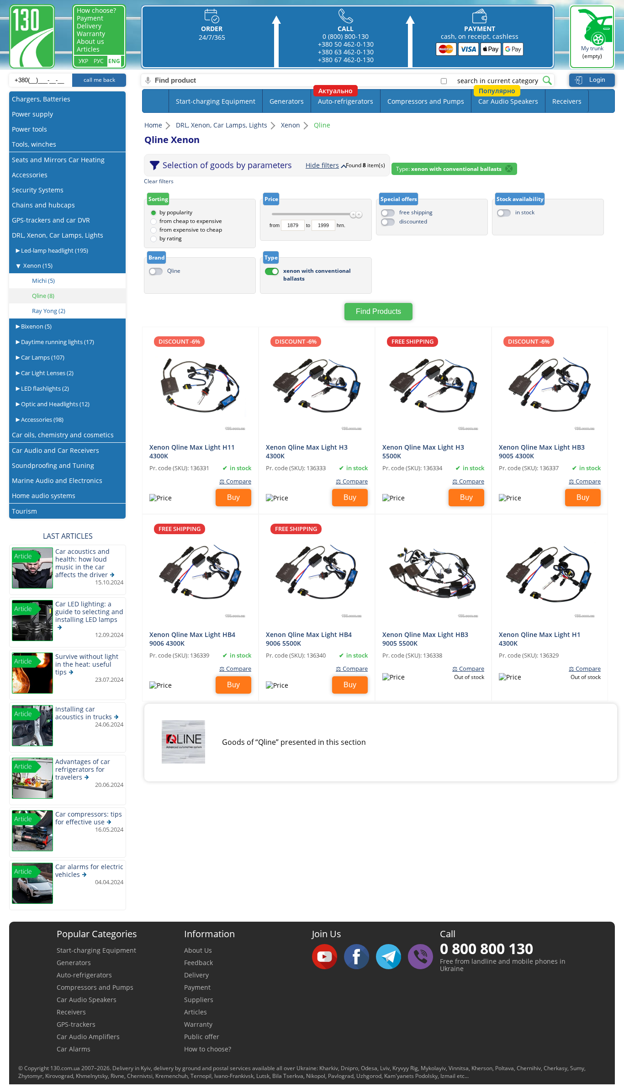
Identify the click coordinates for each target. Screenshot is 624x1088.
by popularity (175, 212)
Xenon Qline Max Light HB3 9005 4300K (542, 451)
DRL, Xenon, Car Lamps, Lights (57, 235)
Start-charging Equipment (215, 101)
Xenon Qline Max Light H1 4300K (540, 638)
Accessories (30, 174)
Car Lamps (42, 357)
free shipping (416, 212)
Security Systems (37, 190)
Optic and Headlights (55, 404)
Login (597, 79)
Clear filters (159, 181)
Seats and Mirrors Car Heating (58, 159)
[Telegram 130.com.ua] (392, 957)
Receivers (567, 101)
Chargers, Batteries (41, 99)
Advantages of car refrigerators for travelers (82, 769)
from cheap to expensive (190, 221)
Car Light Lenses (47, 373)
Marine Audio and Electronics (57, 480)
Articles (88, 49)
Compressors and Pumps (425, 101)
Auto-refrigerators (345, 101)
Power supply (32, 114)
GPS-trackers (76, 1024)
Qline (173, 271)
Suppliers (198, 999)
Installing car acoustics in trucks (83, 713)
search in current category (497, 81)
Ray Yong (48, 311)
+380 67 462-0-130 (346, 60)
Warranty (91, 33)
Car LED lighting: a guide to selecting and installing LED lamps (89, 612)
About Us (198, 950)
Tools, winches (34, 144)
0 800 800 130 (486, 948)
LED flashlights (44, 388)
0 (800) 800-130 (346, 36)
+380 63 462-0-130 (346, 52)
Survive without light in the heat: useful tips (86, 664)
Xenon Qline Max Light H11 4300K (192, 451)
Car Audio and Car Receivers (55, 450)
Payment (90, 18)
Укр (83, 61)
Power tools (29, 129)
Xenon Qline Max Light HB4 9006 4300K (192, 638)
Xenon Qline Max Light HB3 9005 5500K (425, 638)
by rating (170, 238)
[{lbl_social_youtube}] (328, 957)
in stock (524, 212)
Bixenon (36, 326)
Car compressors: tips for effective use (88, 818)
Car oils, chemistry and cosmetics (63, 434)
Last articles (68, 536)
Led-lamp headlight (54, 250)
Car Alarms (73, 1049)
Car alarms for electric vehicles (89, 870)
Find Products (378, 311)
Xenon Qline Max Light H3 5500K (423, 451)
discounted (413, 221)
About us (90, 41)
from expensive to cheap (190, 230)
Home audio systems (43, 495)
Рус (99, 61)
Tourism (24, 511)
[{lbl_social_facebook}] (360, 957)
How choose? (96, 10)
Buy (233, 497)
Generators (287, 101)
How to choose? (207, 1049)
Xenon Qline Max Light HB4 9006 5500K (309, 638)
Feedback (198, 962)
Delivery (89, 25)
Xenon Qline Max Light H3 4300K (307, 451)
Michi (43, 280)
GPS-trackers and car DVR (51, 220)
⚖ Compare (235, 481)
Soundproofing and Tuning (53, 465)
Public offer (201, 1036)
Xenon (38, 265)
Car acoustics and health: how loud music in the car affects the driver (82, 563)
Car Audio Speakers (508, 101)
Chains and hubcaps (43, 205)
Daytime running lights (57, 342)
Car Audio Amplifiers (88, 1036)
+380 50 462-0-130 (346, 44)
